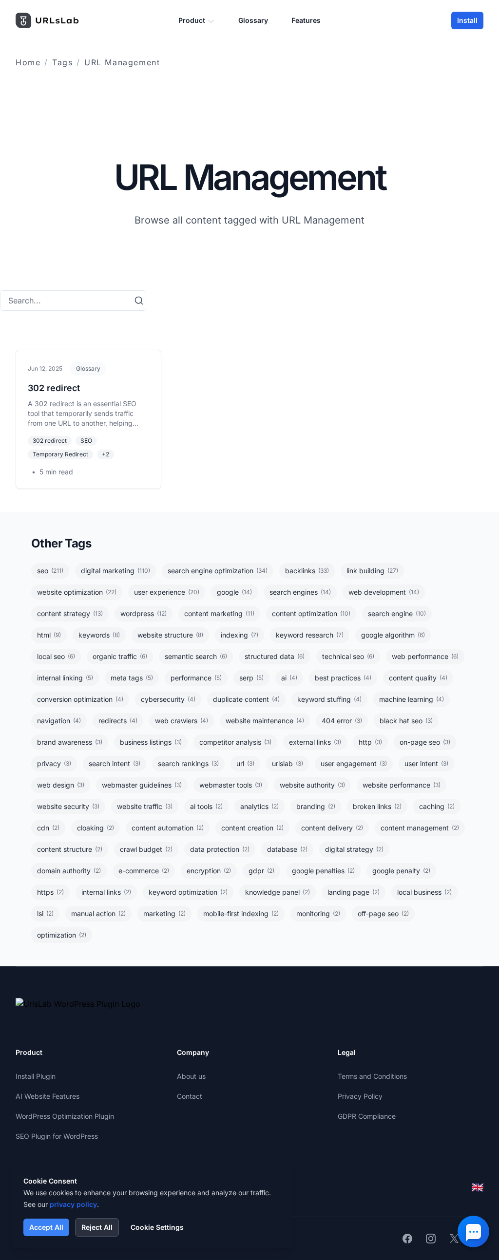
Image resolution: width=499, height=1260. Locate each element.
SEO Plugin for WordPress (57, 1136)
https (50, 892)
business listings (151, 742)
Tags (62, 62)
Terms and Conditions (372, 1076)
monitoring (318, 913)
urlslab (287, 763)
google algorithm (393, 635)
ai (289, 678)
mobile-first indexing (241, 913)
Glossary (253, 20)
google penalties (323, 870)
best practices (343, 678)
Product (191, 20)
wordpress (143, 613)
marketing (164, 913)
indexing (239, 635)
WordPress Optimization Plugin (65, 1116)
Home (28, 62)
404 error (342, 720)
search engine (397, 613)
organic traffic (120, 656)
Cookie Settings (157, 1227)
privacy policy (73, 1204)
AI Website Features (47, 1096)
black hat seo (406, 720)
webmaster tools (230, 785)
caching (437, 806)
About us (191, 1076)
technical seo (348, 656)
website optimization (76, 592)
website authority (312, 785)
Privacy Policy (360, 1096)
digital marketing (115, 570)
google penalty (401, 870)
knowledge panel (277, 892)
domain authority (69, 870)
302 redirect (54, 388)
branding (315, 806)
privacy (54, 763)
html (49, 635)
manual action (98, 913)
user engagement (354, 763)
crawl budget (146, 849)
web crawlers (181, 720)
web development (383, 592)
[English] (477, 1187)
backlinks (307, 570)
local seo (56, 656)
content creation (252, 828)
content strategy (70, 613)
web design (60, 785)
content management (420, 828)
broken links (377, 806)
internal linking (65, 678)
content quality (418, 678)
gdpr (261, 870)
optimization (61, 935)
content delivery (332, 828)
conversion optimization (80, 699)
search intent (114, 763)
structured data (275, 656)
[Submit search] (139, 300)
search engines (300, 592)
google (234, 592)
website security (68, 806)
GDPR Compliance (367, 1116)
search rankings (188, 763)
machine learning (411, 699)
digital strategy (354, 849)
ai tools (206, 806)
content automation (168, 828)
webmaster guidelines (142, 785)
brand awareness (69, 742)
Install (467, 20)
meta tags (132, 678)
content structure (69, 849)
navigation (59, 720)
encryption (209, 870)
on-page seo (425, 742)
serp (251, 678)
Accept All (46, 1227)
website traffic (145, 806)
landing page (353, 892)
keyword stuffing (329, 699)
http (370, 742)
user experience (166, 592)
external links (315, 742)
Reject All (97, 1227)
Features (306, 20)
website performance (402, 785)
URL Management (122, 62)
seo (50, 570)
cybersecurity (168, 699)
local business (424, 892)
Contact (189, 1096)
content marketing (219, 613)
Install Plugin (36, 1076)
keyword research (310, 635)
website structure (170, 635)
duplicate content (246, 699)
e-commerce (143, 870)
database (287, 849)
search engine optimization (218, 570)
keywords (99, 635)
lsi (45, 913)
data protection (220, 849)
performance (196, 678)
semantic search (196, 656)
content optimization (311, 613)
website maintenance (265, 720)
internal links (106, 892)
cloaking (95, 828)
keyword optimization (188, 892)
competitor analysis (235, 742)
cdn (48, 828)
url (245, 763)
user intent (426, 763)
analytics (259, 806)
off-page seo (383, 913)
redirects (117, 720)
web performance (425, 656)
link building (372, 570)
